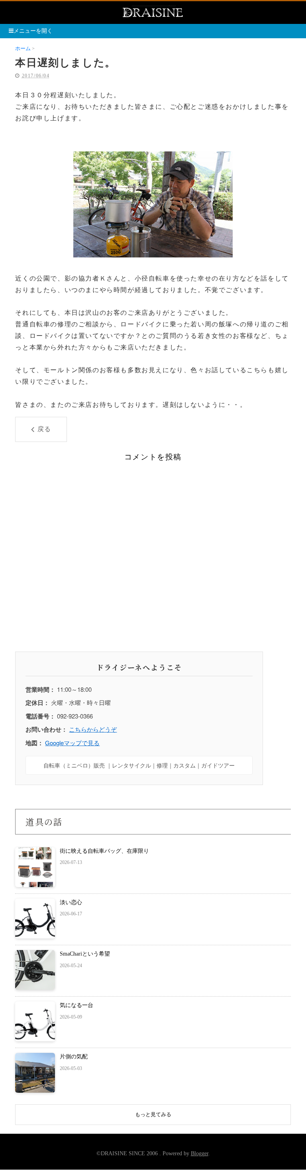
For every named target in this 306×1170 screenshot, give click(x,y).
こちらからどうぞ (93, 729)
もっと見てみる (153, 1114)
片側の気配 (74, 1057)
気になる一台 (76, 1005)
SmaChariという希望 (85, 954)
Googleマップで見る (72, 742)
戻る (44, 429)
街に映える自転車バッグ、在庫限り (104, 851)
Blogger (199, 1153)
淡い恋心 (71, 902)
